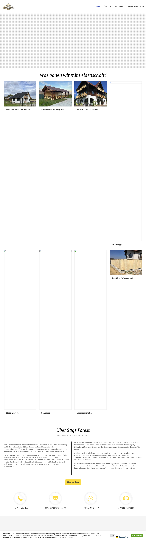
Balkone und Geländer (87, 110)
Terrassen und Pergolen (52, 110)
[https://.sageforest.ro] (8, 6)
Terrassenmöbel (84, 413)
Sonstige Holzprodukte (123, 278)
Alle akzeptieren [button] (136, 536)
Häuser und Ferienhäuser (18, 110)
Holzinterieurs (13, 413)
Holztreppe (117, 244)
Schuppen (45, 413)
